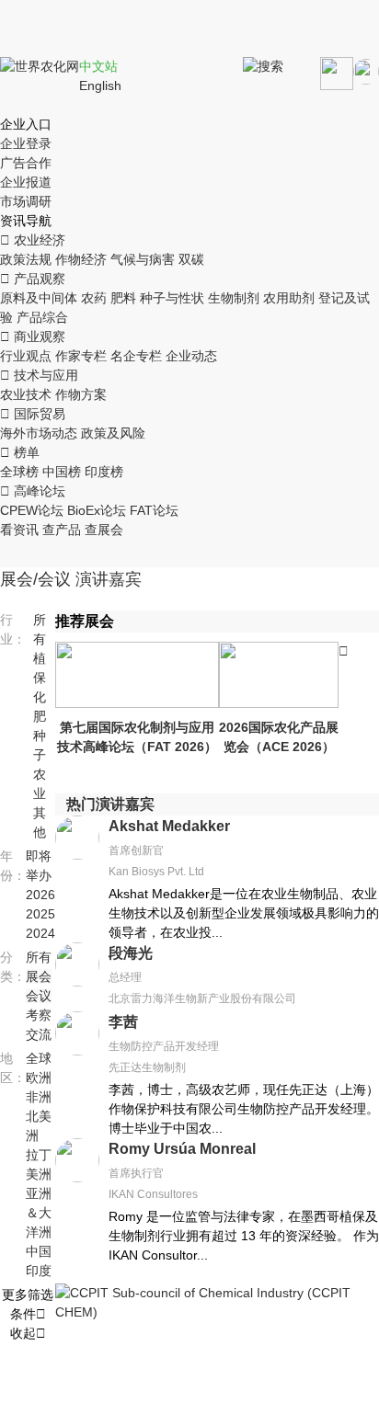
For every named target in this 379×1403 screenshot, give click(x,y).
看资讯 (19, 529)
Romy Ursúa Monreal (182, 1149)
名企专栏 (136, 355)
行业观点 (26, 355)
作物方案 (81, 394)
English (100, 85)
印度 (39, 1270)
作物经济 (81, 259)
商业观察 (32, 336)
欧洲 (39, 1077)
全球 (39, 1058)
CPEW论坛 (31, 510)
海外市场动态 (38, 433)
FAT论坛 (154, 510)
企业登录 (26, 143)
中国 (39, 1251)
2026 (40, 894)
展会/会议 (35, 579)
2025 (40, 914)
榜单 (20, 452)
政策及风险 (113, 433)
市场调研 (26, 201)
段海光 (131, 953)
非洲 (39, 1096)
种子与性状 (172, 298)
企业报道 (26, 182)
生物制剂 (233, 298)
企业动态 (191, 355)
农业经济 (32, 240)
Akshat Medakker (169, 826)
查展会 (104, 529)
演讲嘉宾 (108, 579)
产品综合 (42, 317)
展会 (39, 976)
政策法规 (26, 259)
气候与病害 (142, 259)
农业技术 (26, 394)
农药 (94, 298)
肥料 (123, 298)
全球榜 (19, 471)
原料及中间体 (38, 298)
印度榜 (104, 471)
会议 (39, 995)
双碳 (191, 259)
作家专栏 (81, 355)
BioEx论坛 (96, 510)
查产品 (61, 529)
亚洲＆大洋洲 (39, 1212)
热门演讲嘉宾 (110, 804)
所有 (39, 957)
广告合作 (26, 162)
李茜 (123, 1022)
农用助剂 (289, 298)
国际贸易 (32, 413)
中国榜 (61, 471)
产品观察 (32, 278)
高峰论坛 (32, 491)
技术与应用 (39, 375)
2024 (40, 933)
